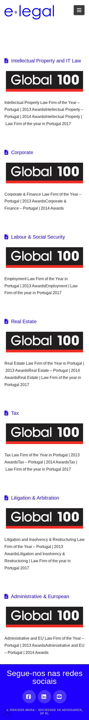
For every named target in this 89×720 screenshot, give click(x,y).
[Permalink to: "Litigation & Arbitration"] (44, 518)
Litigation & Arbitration (35, 498)
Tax (15, 413)
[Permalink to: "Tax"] (44, 433)
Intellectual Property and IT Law (46, 60)
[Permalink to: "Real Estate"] (44, 342)
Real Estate (24, 321)
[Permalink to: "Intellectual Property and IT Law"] (44, 81)
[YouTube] (60, 696)
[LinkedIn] (44, 696)
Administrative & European (40, 596)
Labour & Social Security (38, 237)
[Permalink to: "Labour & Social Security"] (44, 257)
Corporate (22, 152)
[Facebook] (29, 696)
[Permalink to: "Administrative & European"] (44, 617)
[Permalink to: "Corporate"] (44, 173)
